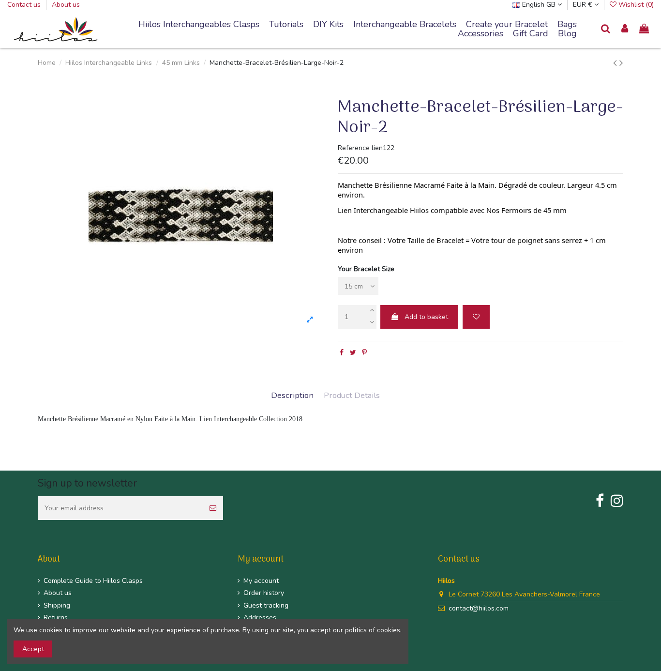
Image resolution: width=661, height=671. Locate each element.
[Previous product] (616, 63)
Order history (263, 592)
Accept (33, 649)
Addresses (259, 617)
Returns (56, 617)
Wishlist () (635, 4)
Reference (354, 147)
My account (261, 580)
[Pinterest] (364, 352)
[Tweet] (353, 352)
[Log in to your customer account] (625, 29)
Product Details (352, 396)
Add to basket (426, 316)
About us (66, 4)
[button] (404, 25)
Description (292, 396)
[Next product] (621, 63)
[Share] (342, 352)
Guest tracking (265, 605)
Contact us (25, 4)
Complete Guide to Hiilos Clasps (93, 580)
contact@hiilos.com (479, 608)
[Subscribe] (213, 508)
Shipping (57, 605)
